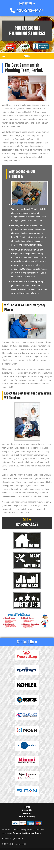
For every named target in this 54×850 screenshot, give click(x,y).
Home (27, 807)
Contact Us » (27, 3)
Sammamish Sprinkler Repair (27, 833)
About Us (27, 810)
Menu (27, 55)
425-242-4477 (29, 10)
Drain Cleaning (27, 816)
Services (27, 813)
